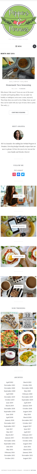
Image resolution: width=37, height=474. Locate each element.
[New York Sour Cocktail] (9, 357)
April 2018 (9, 417)
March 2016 (27, 449)
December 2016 (27, 438)
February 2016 (10, 452)
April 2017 (27, 432)
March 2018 (27, 417)
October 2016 (27, 441)
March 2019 (10, 406)
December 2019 (9, 397)
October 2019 (9, 400)
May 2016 (9, 449)
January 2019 (27, 406)
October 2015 (9, 458)
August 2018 (27, 411)
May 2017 (9, 432)
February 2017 (27, 435)
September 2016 (9, 444)
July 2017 (9, 429)
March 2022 (27, 382)
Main (26, 81)
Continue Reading (18, 112)
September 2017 (9, 426)
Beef (10, 81)
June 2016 (27, 447)
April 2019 (27, 403)
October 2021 (27, 385)
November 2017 (9, 423)
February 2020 (27, 394)
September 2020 (9, 391)
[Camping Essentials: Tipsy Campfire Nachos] (9, 339)
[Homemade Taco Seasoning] (18, 68)
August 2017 (27, 426)
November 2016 (9, 441)
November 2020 (27, 388)
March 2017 (10, 435)
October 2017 (27, 423)
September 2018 (9, 411)
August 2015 (27, 458)
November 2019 (27, 397)
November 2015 (27, 455)
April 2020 (9, 394)
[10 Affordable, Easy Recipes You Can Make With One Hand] (27, 321)
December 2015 (9, 455)
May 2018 (27, 414)
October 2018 (27, 408)
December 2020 (9, 388)
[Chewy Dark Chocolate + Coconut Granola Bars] (9, 321)
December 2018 (9, 408)
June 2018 (9, 414)
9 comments (22, 88)
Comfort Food (18, 81)
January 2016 (27, 452)
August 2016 (27, 444)
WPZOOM (33, 470)
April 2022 (9, 382)
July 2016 (9, 447)
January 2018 (9, 420)
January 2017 (9, 438)
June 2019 (9, 403)
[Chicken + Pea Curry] (27, 357)
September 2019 (27, 400)
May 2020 (27, 391)
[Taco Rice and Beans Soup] (27, 339)
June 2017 (27, 429)
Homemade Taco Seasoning (18, 85)
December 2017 (27, 420)
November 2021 (9, 385)
